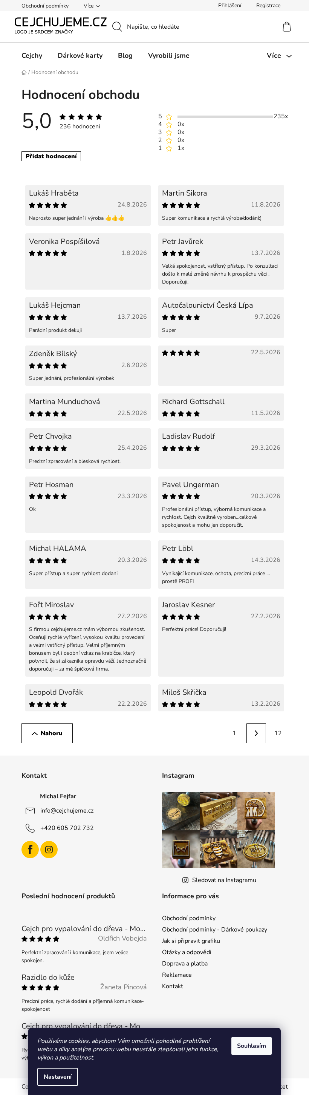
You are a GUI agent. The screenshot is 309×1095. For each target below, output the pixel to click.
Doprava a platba (185, 963)
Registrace (268, 5)
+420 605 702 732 (67, 828)
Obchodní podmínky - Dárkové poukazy (214, 929)
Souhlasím (251, 1046)
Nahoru (52, 733)
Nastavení (58, 1077)
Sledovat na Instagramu (224, 880)
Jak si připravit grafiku (191, 941)
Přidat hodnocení (51, 156)
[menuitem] (32, 55)
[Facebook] (30, 849)
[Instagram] (49, 849)
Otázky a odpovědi (186, 952)
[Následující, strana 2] (256, 733)
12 (278, 733)
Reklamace (177, 975)
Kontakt (172, 986)
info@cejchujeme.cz (66, 811)
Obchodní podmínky (45, 5)
